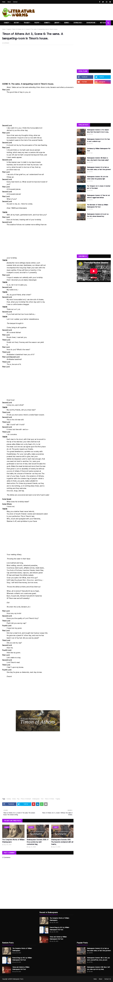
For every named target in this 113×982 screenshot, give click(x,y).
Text (42, 799)
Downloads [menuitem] (78, 22)
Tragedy (8, 29)
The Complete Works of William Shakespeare (13, 841)
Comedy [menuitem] (6, 22)
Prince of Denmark (26, 799)
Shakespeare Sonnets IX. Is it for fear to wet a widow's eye (98, 140)
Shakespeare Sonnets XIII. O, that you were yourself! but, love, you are (98, 959)
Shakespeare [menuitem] (90, 22)
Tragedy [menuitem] (27, 22)
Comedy (9, 799)
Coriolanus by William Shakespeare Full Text (98, 150)
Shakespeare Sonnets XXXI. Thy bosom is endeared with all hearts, (62, 842)
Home (3, 2)
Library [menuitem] (56, 22)
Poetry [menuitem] (36, 22)
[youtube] (85, 82)
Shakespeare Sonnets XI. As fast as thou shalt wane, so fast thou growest (99, 168)
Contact (15, 2)
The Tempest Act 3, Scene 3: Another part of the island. (98, 187)
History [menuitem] (16, 22)
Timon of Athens (49, 799)
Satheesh (6, 43)
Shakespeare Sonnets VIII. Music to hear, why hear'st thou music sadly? (98, 159)
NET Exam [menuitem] (103, 22)
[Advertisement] (37, 62)
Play (18, 799)
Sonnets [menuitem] (47, 22)
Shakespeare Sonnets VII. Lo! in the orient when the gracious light (97, 178)
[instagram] (106, 2)
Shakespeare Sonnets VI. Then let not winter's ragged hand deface (98, 196)
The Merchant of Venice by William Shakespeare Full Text (97, 206)
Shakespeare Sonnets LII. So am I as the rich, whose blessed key (97, 215)
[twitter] (103, 2)
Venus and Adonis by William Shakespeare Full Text (20, 968)
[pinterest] (110, 2)
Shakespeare (35, 799)
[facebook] (100, 2)
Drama (14, 799)
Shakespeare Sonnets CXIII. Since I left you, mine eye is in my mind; (98, 968)
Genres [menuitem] (66, 22)
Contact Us (107, 979)
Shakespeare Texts (17, 979)
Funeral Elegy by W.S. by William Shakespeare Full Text (22, 959)
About (9, 2)
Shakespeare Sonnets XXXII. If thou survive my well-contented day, (37, 842)
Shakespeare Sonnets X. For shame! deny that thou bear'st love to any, (98, 131)
